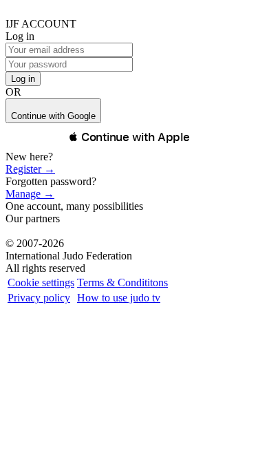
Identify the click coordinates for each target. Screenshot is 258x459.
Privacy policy (39, 297)
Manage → (30, 194)
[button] (129, 137)
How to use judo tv (118, 297)
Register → (30, 169)
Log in (23, 79)
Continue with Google (53, 116)
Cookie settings (41, 282)
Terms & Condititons (122, 282)
